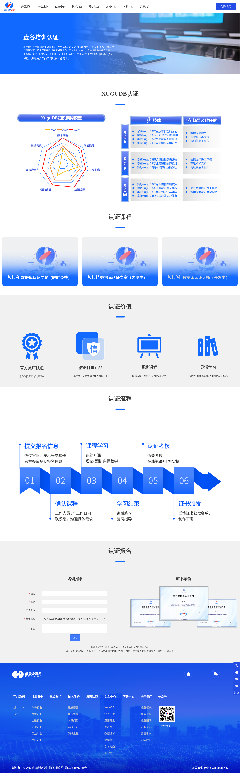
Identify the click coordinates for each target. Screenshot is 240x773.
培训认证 (94, 6)
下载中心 (128, 6)
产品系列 (26, 6)
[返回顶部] (237, 685)
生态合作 (60, 6)
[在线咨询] (237, 692)
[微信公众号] (237, 679)
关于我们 (145, 6)
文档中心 (111, 6)
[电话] (237, 665)
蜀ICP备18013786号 (75, 767)
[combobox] (74, 618)
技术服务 (77, 6)
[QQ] (237, 672)
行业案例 (43, 6)
